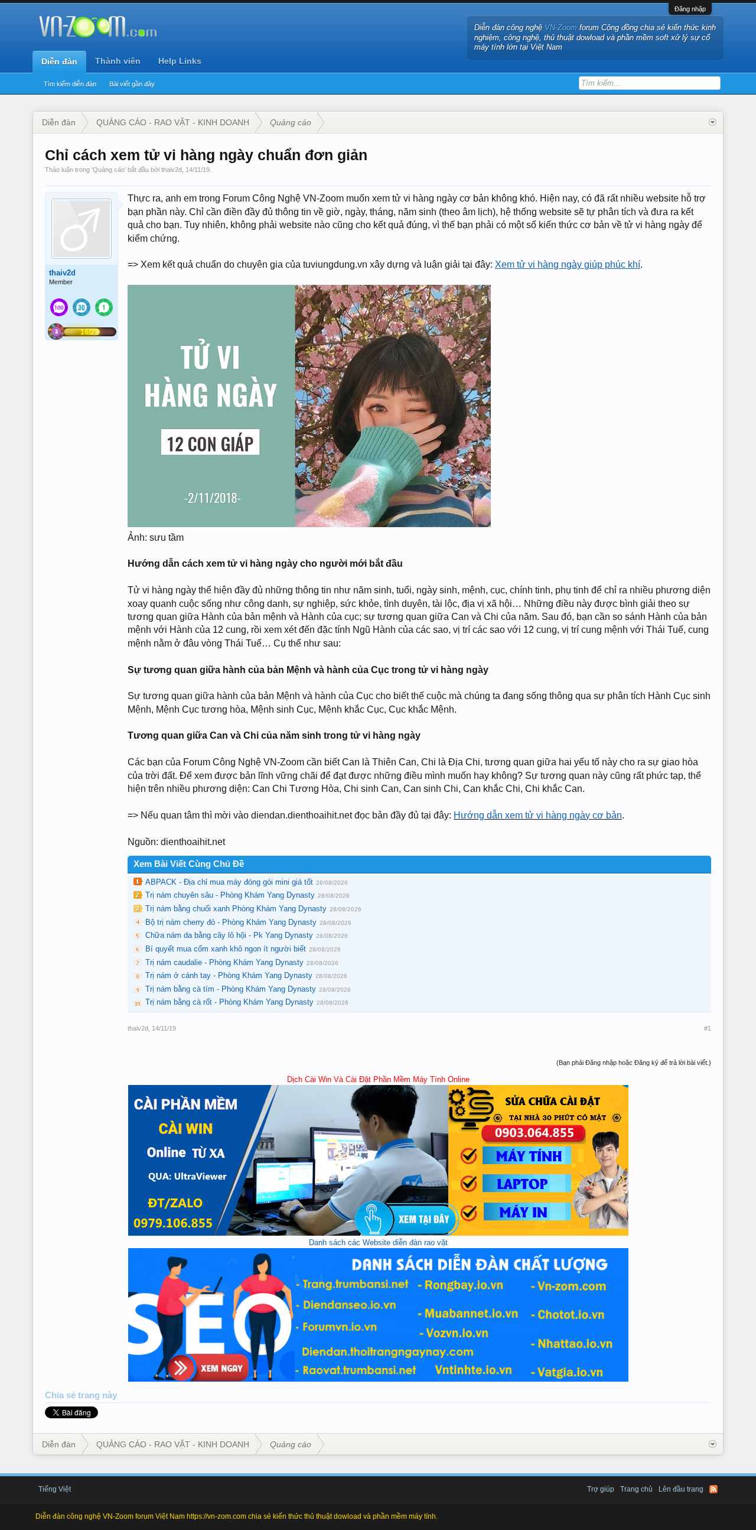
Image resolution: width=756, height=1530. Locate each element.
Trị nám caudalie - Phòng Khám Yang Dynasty (224, 962)
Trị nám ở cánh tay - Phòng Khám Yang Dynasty (228, 975)
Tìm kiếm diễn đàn (70, 83)
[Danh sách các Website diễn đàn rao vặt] (378, 1379)
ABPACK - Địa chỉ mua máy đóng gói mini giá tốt (229, 882)
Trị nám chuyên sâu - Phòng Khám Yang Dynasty (230, 895)
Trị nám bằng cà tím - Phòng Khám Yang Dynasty (230, 989)
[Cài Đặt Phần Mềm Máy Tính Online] (378, 1233)
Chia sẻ (61, 1395)
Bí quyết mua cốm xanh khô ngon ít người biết (225, 948)
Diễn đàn (59, 61)
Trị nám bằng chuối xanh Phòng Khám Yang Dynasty (236, 908)
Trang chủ (636, 1489)
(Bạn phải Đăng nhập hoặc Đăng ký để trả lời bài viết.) (633, 1062)
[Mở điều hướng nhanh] (712, 122)
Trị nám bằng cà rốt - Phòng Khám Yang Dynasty (229, 1002)
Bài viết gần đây (132, 83)
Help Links (179, 61)
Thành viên (118, 61)
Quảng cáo (109, 169)
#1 (707, 1028)
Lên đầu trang (681, 1489)
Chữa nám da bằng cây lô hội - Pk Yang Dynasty (229, 935)
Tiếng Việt (54, 1489)
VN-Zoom (561, 27)
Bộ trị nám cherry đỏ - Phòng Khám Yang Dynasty (231, 922)
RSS (713, 1489)
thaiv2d (171, 169)
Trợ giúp (600, 1489)
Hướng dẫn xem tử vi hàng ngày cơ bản (538, 815)
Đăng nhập (690, 8)
